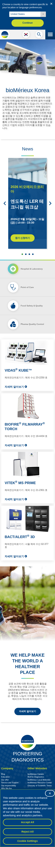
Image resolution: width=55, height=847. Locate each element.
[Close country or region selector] (51, 3)
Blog (3, 774)
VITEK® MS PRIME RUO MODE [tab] (26, 254)
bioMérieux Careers (36, 774)
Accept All (27, 822)
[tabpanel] (27, 449)
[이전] (5, 203)
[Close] (50, 793)
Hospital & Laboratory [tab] (32, 269)
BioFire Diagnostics (36, 777)
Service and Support (9, 783)
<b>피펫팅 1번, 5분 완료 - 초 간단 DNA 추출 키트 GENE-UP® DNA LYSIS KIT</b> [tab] (33, 254)
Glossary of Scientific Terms (40, 785)
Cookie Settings (27, 840)
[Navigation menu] (50, 34)
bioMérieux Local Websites (39, 780)
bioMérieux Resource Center (40, 783)
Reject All (27, 831)
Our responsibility (8, 785)
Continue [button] (27, 23)
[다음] (50, 203)
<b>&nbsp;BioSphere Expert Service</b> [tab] (29, 254)
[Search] (39, 35)
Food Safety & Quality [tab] (32, 306)
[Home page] (5, 34)
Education (5, 777)
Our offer (5, 780)
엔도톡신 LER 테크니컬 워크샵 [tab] (22, 254)
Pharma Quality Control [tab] (32, 324)
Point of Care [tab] (27, 287)
